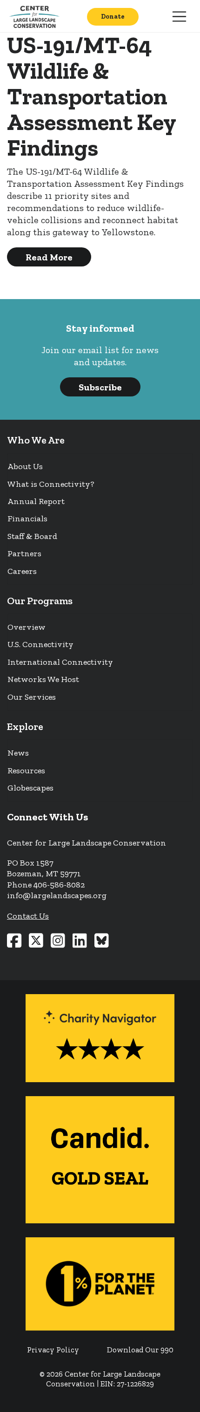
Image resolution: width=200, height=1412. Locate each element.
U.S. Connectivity (40, 644)
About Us (25, 466)
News (18, 753)
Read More (49, 257)
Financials (27, 518)
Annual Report (36, 501)
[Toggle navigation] (179, 16)
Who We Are (36, 440)
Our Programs (40, 600)
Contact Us (28, 916)
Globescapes (30, 788)
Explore (25, 726)
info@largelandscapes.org (57, 895)
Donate (113, 16)
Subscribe (100, 387)
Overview (26, 627)
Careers (22, 571)
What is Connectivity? (50, 484)
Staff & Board (32, 536)
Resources (26, 770)
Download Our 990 (140, 1349)
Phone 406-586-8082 (46, 885)
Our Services (31, 697)
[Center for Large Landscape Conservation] (36, 16)
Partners (24, 553)
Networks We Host (43, 679)
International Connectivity (60, 662)
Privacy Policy (53, 1349)
